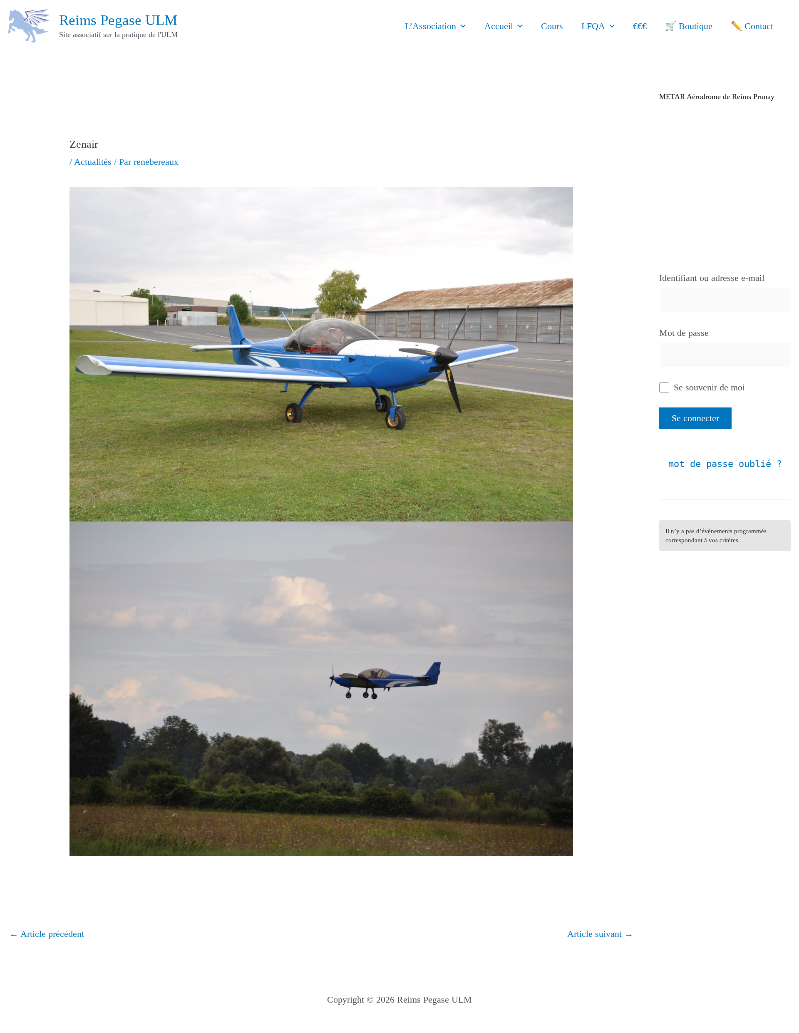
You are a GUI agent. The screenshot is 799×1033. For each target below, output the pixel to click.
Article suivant (600, 934)
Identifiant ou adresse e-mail (711, 278)
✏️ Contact (752, 26)
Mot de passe (684, 333)
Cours (552, 26)
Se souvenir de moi (708, 387)
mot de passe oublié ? (725, 464)
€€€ (640, 26)
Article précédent (46, 934)
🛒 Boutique (688, 26)
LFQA (593, 26)
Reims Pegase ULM (118, 20)
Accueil (498, 26)
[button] (461, 26)
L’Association (430, 26)
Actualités (93, 161)
